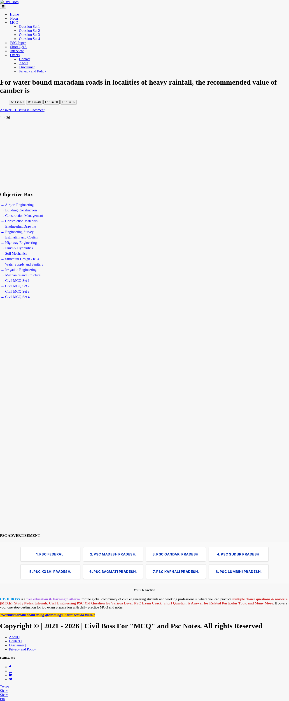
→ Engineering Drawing (18, 226)
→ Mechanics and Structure (20, 275)
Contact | (15, 641)
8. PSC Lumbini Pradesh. (239, 571)
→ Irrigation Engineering (19, 270)
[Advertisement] (135, 155)
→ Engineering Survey (17, 232)
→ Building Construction (19, 210)
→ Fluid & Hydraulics (17, 248)
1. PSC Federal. (50, 554)
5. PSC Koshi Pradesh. (50, 571)
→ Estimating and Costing (19, 237)
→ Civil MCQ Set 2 (15, 286)
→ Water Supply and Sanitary (22, 264)
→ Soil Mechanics (14, 253)
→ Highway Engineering (19, 243)
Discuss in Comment (29, 110)
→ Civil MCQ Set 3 (15, 291)
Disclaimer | (17, 645)
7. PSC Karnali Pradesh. (176, 571)
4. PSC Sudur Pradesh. (239, 554)
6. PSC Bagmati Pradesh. (113, 571)
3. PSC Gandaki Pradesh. (176, 554)
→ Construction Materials (19, 221)
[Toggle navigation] (3, 6)
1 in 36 (70, 102)
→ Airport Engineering (17, 205)
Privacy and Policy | (23, 649)
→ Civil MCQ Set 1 (15, 280)
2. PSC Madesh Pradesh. (113, 554)
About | (14, 637)
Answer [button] (6, 110)
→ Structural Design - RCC (20, 259)
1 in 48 (36, 102)
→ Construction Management (22, 215)
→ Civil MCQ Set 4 (15, 297)
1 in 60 (19, 102)
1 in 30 (53, 102)
